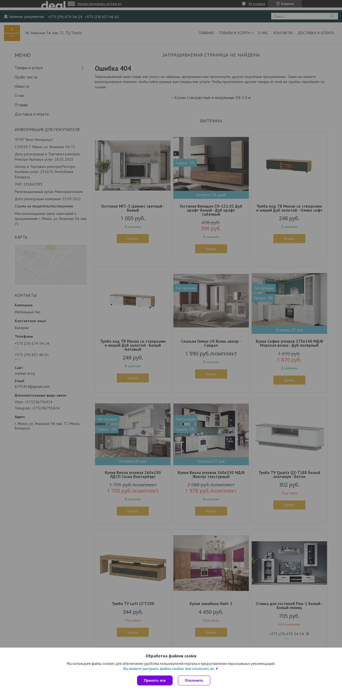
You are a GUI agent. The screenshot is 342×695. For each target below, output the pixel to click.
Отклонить (194, 680)
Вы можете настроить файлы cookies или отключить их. (169, 669)
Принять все (155, 680)
